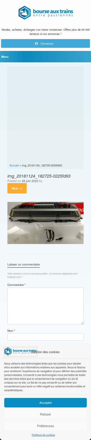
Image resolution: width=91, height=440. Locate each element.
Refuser (45, 414)
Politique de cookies (43, 435)
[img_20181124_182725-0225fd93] (45, 243)
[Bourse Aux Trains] (45, 12)
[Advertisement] (45, 115)
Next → (17, 188)
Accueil (14, 165)
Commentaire (16, 285)
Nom (11, 331)
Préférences (45, 426)
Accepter (45, 402)
